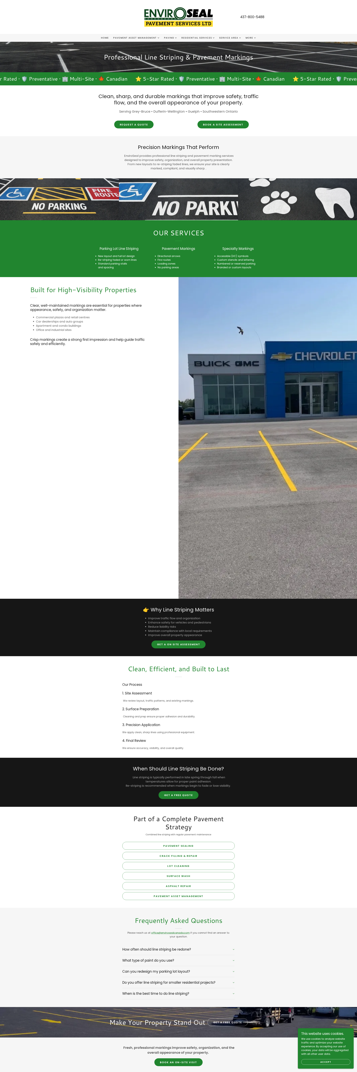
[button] (136, 38)
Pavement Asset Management (178, 896)
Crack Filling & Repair (178, 856)
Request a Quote (134, 124)
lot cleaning (178, 866)
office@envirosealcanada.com (170, 933)
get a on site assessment (178, 644)
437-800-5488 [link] (252, 17)
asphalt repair (178, 886)
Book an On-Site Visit (178, 1062)
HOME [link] (105, 37)
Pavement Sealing (178, 846)
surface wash (178, 876)
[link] (178, 16)
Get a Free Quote (178, 795)
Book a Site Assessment (223, 124)
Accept (325, 1062)
